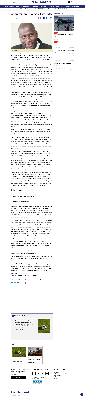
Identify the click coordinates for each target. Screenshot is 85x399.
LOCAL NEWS (11, 6)
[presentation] (14, 336)
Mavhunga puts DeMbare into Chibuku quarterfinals (23, 196)
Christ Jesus (13, 275)
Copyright (38, 388)
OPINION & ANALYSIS (34, 6)
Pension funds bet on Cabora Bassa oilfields (22, 199)
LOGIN (73, 2)
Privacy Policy (50, 388)
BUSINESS (17, 6)
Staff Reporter (57, 47)
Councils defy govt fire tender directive (21, 201)
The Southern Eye (58, 376)
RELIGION (62, 6)
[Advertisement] (32, 300)
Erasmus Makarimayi (23, 18)
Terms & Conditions (58, 388)
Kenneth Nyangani (58, 60)
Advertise (26, 388)
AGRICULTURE (68, 6)
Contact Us (20, 388)
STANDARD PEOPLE (43, 6)
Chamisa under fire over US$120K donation (22, 193)
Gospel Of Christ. (20, 275)
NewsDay (57, 372)
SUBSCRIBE (18, 377)
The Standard (58, 375)
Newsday (14, 358)
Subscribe (32, 388)
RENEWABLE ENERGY (76, 6)
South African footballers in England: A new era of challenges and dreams (18, 362)
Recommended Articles (20, 344)
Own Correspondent (19, 332)
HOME (6, 6)
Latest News (59, 13)
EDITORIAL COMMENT (25, 6)
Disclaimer (43, 388)
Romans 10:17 (27, 275)
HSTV (56, 378)
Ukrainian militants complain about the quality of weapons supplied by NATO (35, 361)
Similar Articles (20, 316)
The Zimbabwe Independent (61, 373)
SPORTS (57, 6)
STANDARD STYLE (51, 6)
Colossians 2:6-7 (35, 275)
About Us (14, 388)
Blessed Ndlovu (57, 68)
